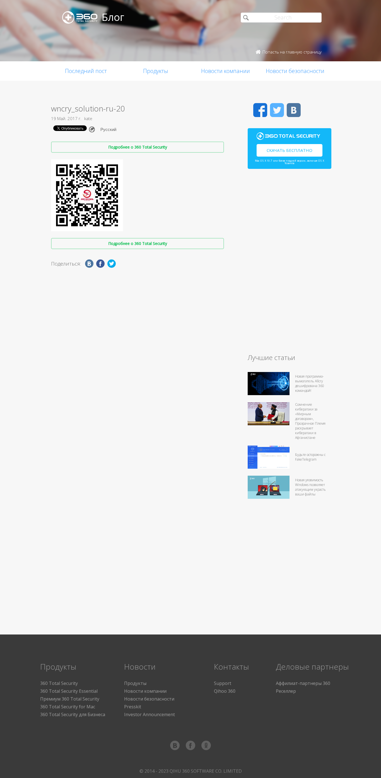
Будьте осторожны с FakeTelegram (310, 457)
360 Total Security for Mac (67, 707)
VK (294, 110)
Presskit (132, 707)
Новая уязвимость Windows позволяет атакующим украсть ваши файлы (310, 487)
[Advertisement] (289, 263)
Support (222, 683)
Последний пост (86, 71)
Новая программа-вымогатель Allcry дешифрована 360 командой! (309, 383)
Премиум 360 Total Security (69, 699)
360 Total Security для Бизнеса (72, 714)
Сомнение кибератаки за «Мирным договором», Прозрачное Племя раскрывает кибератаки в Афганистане (310, 421)
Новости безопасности (295, 71)
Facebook (260, 110)
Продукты (155, 71)
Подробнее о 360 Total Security (137, 147)
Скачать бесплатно (289, 150)
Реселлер (286, 691)
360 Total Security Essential (69, 691)
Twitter (277, 110)
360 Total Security (59, 683)
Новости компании (225, 71)
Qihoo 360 (224, 691)
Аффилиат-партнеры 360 (303, 683)
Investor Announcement (149, 714)
